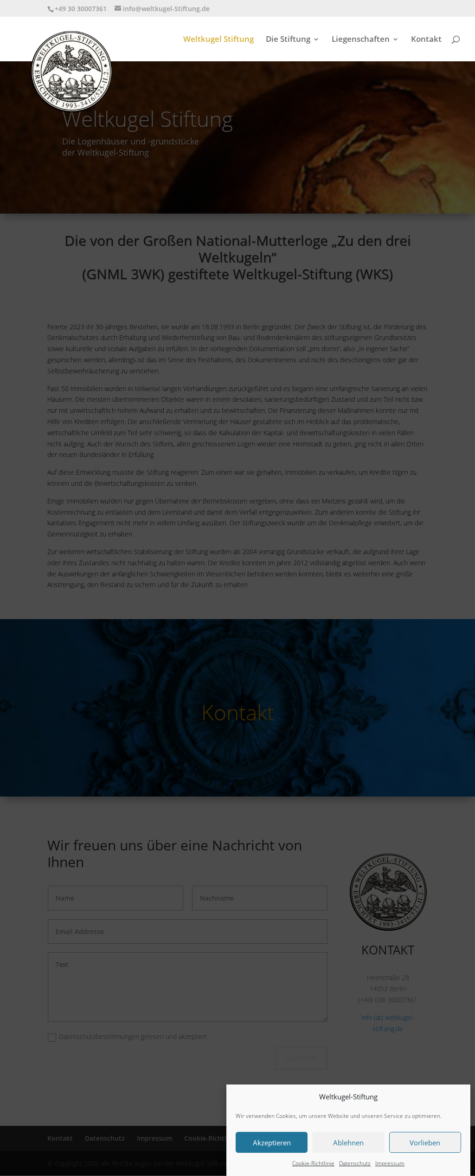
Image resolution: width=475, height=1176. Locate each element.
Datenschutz (355, 1163)
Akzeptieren (272, 1142)
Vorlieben (425, 1142)
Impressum (389, 1163)
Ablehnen (348, 1142)
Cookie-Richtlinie (313, 1163)
